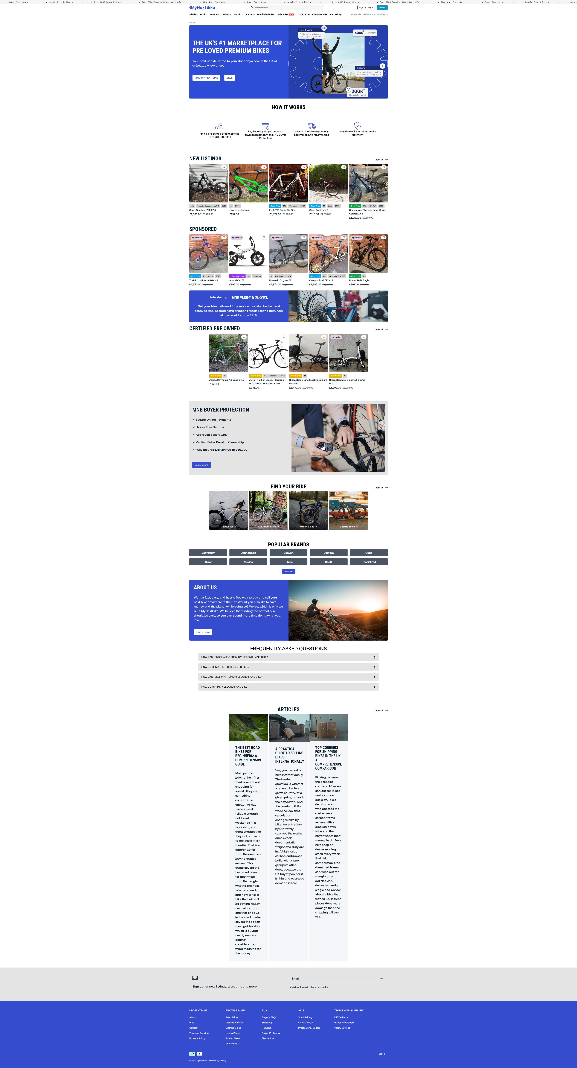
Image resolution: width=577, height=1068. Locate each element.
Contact (193, 1027)
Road (202, 14)
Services (381, 14)
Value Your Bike (319, 14)
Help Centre (369, 14)
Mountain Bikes (234, 1022)
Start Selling (336, 14)
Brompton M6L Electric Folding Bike (347, 381)
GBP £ (382, 1054)
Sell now (382, 7)
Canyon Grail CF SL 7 (321, 280)
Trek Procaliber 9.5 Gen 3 (203, 280)
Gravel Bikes (233, 1038)
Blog (191, 1022)
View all (379, 159)
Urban (226, 14)
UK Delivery (341, 1017)
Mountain (214, 14)
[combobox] (286, 7)
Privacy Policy (197, 1038)
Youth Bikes (304, 14)
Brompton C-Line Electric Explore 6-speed (308, 381)
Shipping (267, 1022)
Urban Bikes (233, 1033)
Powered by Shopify (217, 1060)
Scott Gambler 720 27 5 (202, 209)
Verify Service (342, 1027)
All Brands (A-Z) (234, 1043)
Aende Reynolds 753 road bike (226, 379)
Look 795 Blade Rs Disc (282, 209)
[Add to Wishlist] (224, 167)
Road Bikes (232, 1017)
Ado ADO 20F (236, 280)
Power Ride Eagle (359, 280)
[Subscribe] (381, 978)
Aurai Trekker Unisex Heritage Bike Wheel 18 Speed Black (266, 381)
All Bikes (193, 14)
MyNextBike (202, 1060)
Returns (266, 1027)
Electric (237, 14)
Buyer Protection (271, 1033)
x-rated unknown (239, 209)
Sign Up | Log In (366, 7)
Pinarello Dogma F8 (280, 280)
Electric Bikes (233, 1027)
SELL (229, 77)
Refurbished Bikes (265, 14)
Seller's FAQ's (305, 1022)
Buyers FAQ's (269, 1017)
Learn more (201, 464)
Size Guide (356, 14)
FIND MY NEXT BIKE (206, 77)
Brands (249, 14)
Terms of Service (199, 1033)
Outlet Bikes (285, 14)
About (192, 22)
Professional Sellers (309, 1027)
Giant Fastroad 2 (318, 209)
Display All (288, 571)
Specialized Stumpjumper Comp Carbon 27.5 (367, 211)
